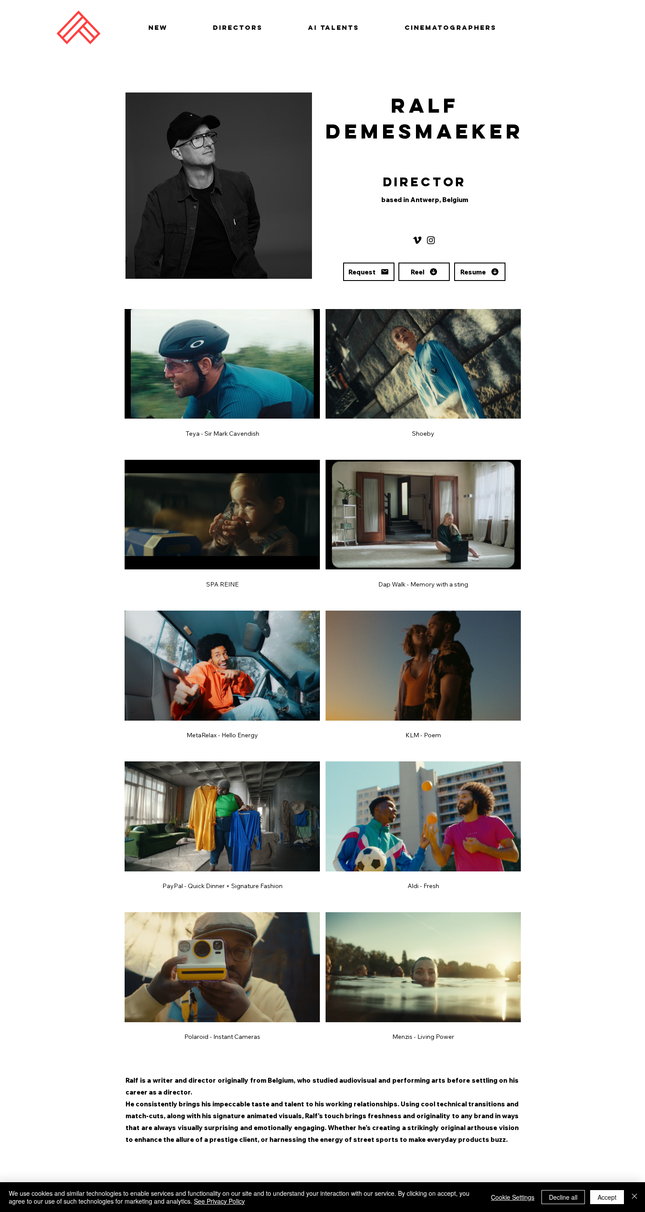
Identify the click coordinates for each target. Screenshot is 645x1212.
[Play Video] (222, 364)
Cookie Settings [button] (512, 1197)
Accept (607, 1197)
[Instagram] (431, 240)
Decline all (563, 1197)
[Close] (634, 1197)
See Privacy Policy (219, 1201)
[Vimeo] (417, 240)
